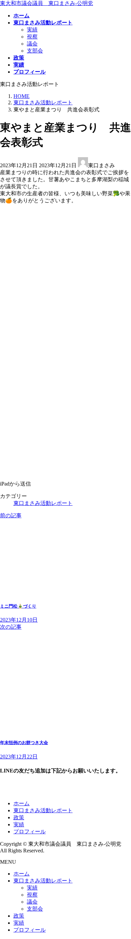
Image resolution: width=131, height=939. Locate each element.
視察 (32, 36)
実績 (32, 29)
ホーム (21, 803)
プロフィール (29, 831)
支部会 (35, 51)
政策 (18, 817)
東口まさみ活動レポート (43, 503)
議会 (32, 43)
